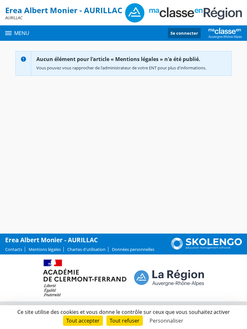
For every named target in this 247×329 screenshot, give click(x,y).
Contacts (13, 249)
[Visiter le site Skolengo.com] (206, 248)
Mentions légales (45, 249)
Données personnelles (133, 249)
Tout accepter (83, 320)
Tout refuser (125, 320)
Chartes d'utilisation (86, 249)
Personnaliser (166, 320)
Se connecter (184, 33)
